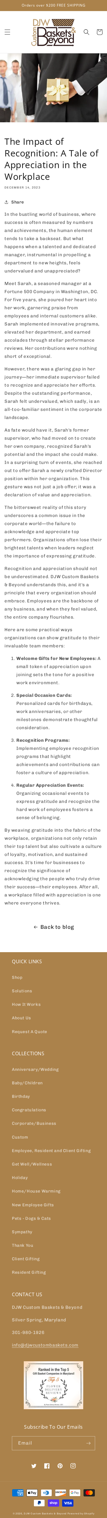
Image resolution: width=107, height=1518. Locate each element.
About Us (21, 1017)
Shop (17, 977)
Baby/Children (27, 1083)
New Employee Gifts (33, 1205)
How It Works (26, 1004)
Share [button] (17, 202)
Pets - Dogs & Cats (31, 1218)
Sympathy (22, 1231)
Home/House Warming (36, 1191)
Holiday (20, 1177)
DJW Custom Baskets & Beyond (45, 1513)
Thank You (22, 1245)
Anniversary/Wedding (35, 1069)
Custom (20, 1137)
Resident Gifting (29, 1272)
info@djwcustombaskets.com (45, 1345)
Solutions (22, 991)
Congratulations (29, 1110)
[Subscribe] (88, 1443)
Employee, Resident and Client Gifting (51, 1150)
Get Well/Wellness (32, 1164)
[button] (7, 32)
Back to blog (57, 927)
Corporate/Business (34, 1123)
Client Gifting (26, 1258)
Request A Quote (29, 1031)
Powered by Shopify (81, 1513)
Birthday (21, 1096)
